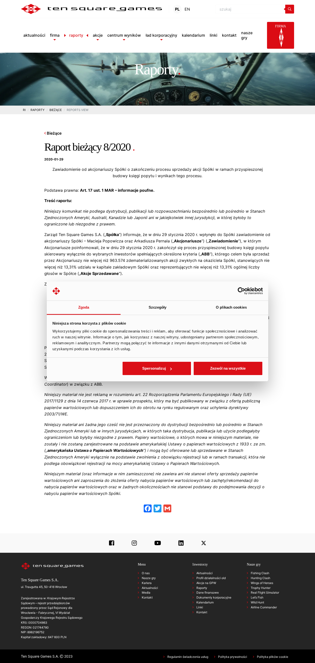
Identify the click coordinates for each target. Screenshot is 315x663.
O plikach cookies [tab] (231, 307)
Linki (199, 607)
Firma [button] (280, 26)
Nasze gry (149, 578)
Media (146, 592)
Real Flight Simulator (265, 592)
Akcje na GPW (206, 583)
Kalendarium (205, 602)
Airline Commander (264, 607)
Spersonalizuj (154, 368)
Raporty (201, 588)
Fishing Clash (260, 573)
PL (177, 9)
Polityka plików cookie (272, 657)
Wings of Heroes (262, 583)
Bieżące (54, 133)
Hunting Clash (260, 578)
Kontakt (147, 597)
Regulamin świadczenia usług (187, 657)
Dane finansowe (207, 592)
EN (187, 9)
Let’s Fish (257, 597)
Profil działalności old (211, 578)
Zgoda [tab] (83, 307)
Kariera (147, 583)
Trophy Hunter (260, 588)
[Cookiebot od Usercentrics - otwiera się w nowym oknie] (241, 291)
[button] (55, 35)
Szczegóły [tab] (158, 307)
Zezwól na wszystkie (228, 368)
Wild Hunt (257, 602)
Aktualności (150, 588)
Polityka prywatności (232, 657)
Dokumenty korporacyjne (213, 597)
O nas (146, 573)
